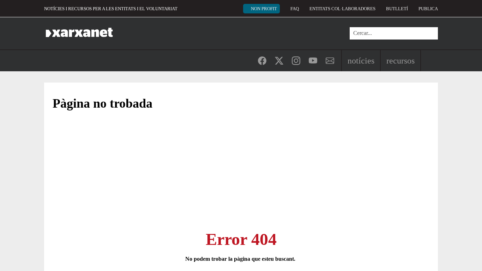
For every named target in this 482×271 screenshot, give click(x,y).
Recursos (400, 60)
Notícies (361, 60)
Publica (428, 8)
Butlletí (397, 8)
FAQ (294, 8)
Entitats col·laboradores (342, 8)
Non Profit (264, 8)
